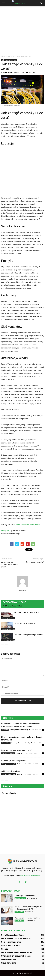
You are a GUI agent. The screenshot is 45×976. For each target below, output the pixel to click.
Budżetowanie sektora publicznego (16, 952)
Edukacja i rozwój (20, 898)
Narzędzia (5, 729)
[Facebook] (19, 882)
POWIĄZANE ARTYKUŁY (14, 602)
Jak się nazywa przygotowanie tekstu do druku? (10, 564)
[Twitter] (25, 882)
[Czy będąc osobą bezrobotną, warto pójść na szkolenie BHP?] (7, 910)
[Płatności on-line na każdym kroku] (7, 921)
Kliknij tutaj (5, 531)
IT (2, 60)
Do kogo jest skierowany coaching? (16, 750)
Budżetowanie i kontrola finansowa (16, 938)
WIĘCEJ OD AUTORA (12, 605)
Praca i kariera (19, 911)
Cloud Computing (8, 963)
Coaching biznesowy (8, 753)
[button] (42, 3)
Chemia (4, 949)
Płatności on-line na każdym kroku (27, 918)
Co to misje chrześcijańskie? (13, 761)
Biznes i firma (6, 743)
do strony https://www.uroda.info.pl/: (27, 525)
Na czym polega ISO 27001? (26, 612)
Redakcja (8, 72)
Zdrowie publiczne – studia (25, 895)
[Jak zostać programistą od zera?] (7, 637)
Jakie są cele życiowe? (11, 771)
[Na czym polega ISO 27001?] (7, 615)
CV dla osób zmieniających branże (16, 956)
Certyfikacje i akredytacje (12, 935)
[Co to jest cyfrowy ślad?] (7, 626)
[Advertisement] (22, 30)
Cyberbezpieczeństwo (10, 60)
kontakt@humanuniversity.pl (30, 875)
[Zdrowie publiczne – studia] (7, 898)
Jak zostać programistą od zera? (28, 634)
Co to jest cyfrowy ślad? (24, 623)
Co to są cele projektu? (35, 562)
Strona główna (5, 56)
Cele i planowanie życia (8, 764)
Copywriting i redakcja (11, 945)
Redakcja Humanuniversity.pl (19, 729)
